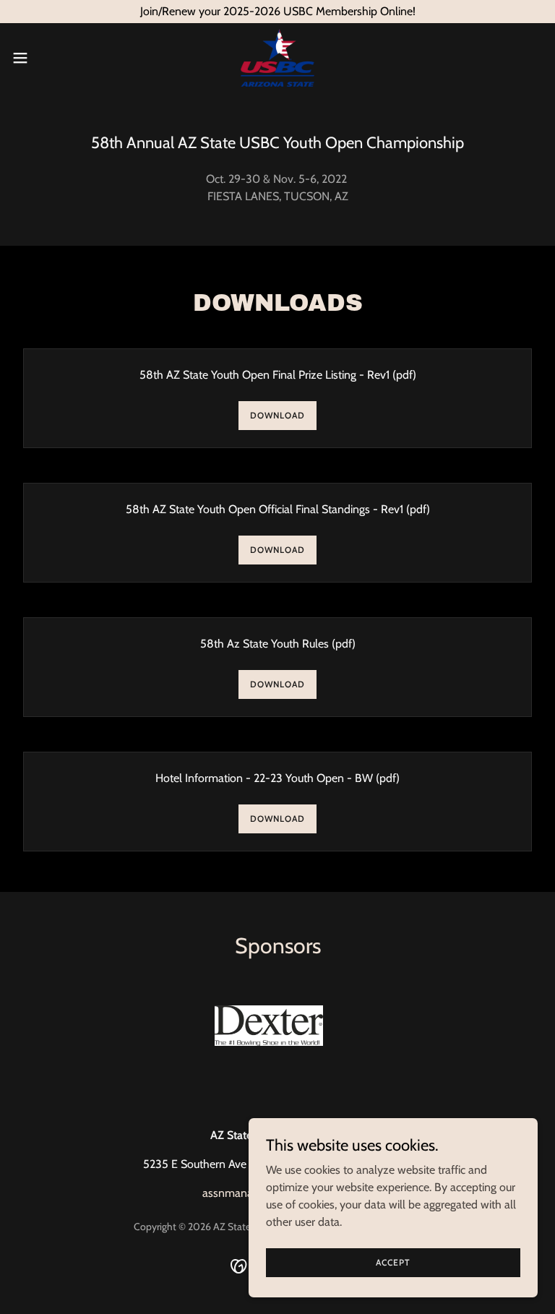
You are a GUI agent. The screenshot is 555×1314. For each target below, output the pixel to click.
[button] (46, 57)
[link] (277, 58)
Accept (393, 1262)
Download (277, 415)
